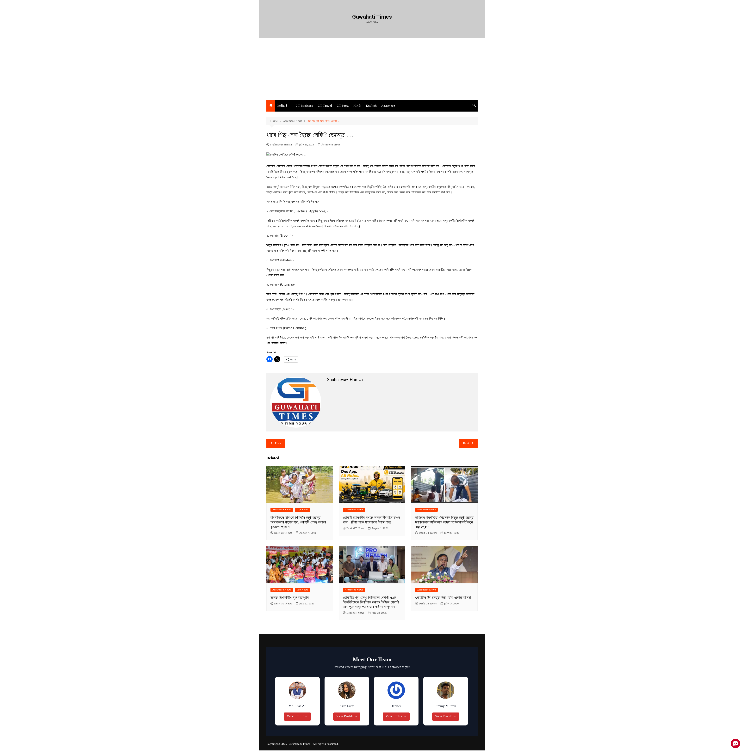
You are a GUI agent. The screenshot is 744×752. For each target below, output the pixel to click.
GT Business (304, 106)
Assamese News (330, 145)
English (371, 106)
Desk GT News (283, 533)
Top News (302, 510)
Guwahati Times (372, 17)
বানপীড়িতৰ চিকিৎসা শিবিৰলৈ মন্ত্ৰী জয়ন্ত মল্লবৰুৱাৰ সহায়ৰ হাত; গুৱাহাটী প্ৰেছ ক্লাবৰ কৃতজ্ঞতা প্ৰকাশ (298, 522)
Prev (278, 443)
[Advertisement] (372, 71)
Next (466, 443)
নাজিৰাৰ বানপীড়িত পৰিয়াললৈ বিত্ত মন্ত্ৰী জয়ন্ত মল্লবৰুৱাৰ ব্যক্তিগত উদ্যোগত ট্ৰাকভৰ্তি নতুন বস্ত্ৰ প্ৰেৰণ (444, 522)
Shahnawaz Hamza (281, 145)
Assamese (388, 106)
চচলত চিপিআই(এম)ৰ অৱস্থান (289, 597)
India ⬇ (282, 106)
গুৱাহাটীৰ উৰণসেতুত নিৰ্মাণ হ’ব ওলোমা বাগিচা (443, 597)
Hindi (357, 106)
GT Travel (325, 106)
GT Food (343, 106)
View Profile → (298, 716)
